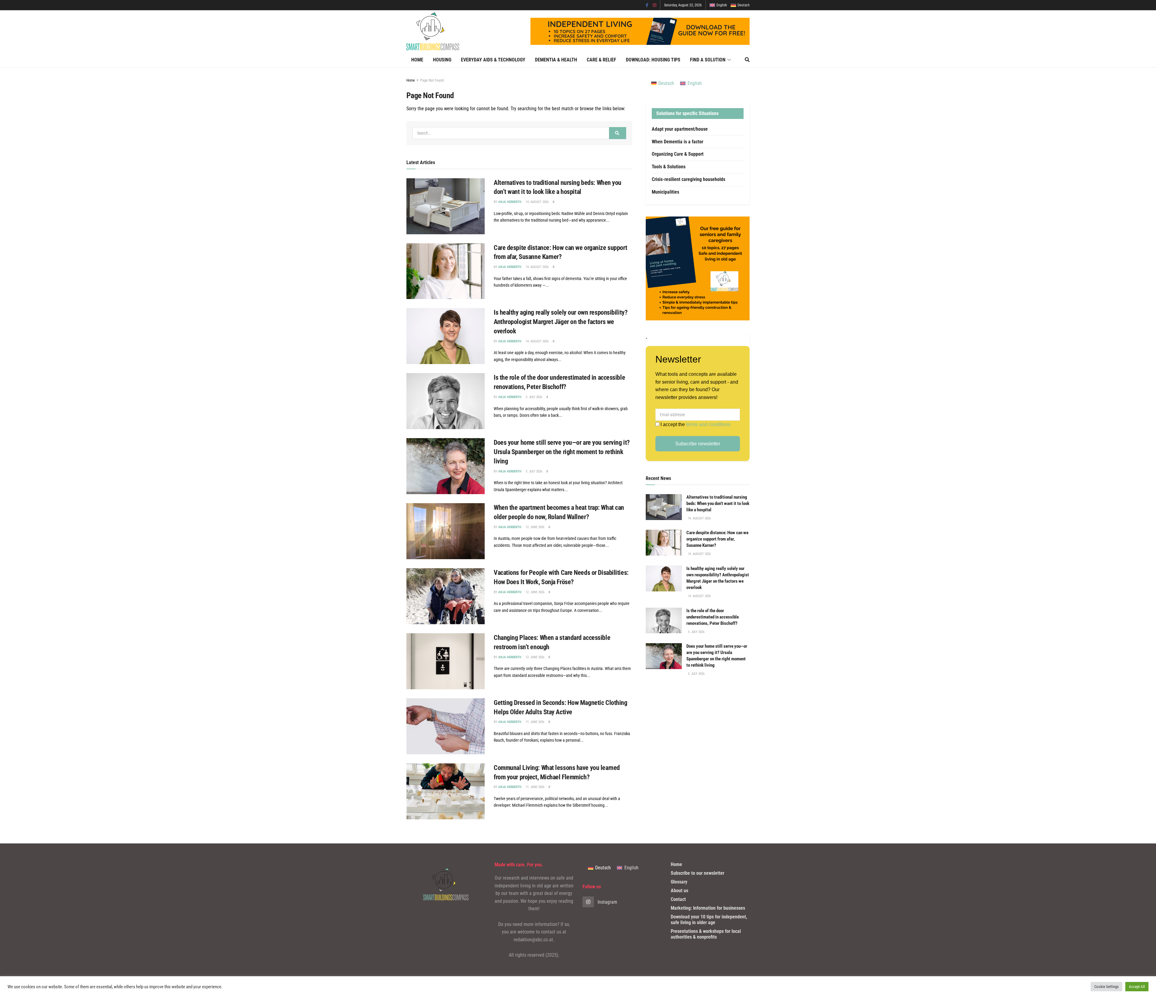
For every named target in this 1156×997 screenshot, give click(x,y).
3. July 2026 (533, 397)
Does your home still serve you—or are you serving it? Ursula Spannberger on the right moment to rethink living (562, 452)
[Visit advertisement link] (698, 268)
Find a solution (708, 60)
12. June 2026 (534, 527)
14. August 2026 (536, 202)
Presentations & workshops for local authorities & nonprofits (706, 934)
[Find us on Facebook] (647, 5)
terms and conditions (708, 424)
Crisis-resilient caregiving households (688, 179)
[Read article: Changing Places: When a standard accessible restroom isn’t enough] (445, 661)
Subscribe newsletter (697, 443)
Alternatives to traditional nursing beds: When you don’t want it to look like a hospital (717, 503)
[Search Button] (747, 59)
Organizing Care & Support (678, 154)
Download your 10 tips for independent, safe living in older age (709, 919)
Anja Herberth (509, 202)
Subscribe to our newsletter (697, 873)
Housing (442, 60)
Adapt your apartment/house (680, 129)
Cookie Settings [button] (1106, 986)
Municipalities (665, 192)
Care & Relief (601, 60)
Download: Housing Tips (653, 60)
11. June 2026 (534, 722)
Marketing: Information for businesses (708, 908)
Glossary (679, 882)
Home (417, 60)
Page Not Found (432, 80)
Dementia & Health (556, 60)
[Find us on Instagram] (654, 5)
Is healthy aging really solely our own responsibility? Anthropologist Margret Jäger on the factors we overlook (560, 322)
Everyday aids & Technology (493, 60)
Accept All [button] (1137, 986)
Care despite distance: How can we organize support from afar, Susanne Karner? (717, 539)
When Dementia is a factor (677, 142)
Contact (678, 899)
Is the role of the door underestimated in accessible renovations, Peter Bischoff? (712, 617)
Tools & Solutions (668, 167)
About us (679, 890)
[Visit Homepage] (432, 31)
